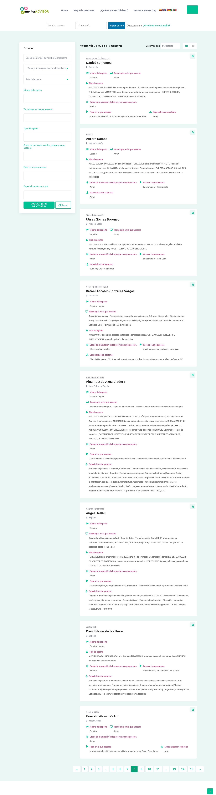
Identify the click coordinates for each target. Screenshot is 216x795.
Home (64, 10)
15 (191, 769)
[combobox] (47, 68)
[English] (163, 10)
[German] (169, 10)
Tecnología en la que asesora (38, 109)
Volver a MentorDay (145, 10)
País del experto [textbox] (34, 79)
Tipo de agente (31, 128)
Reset (64, 205)
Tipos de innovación (95, 215)
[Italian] (172, 10)
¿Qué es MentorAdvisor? (114, 10)
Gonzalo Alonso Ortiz (102, 716)
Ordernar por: (153, 45)
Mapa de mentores (84, 10)
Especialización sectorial (36, 186)
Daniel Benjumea (99, 63)
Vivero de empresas (95, 377)
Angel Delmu (96, 513)
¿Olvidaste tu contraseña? (156, 25)
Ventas (89, 134)
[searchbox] (37, 98)
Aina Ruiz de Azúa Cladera (105, 382)
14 (182, 769)
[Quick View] (192, 56)
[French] (166, 10)
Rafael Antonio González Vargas (110, 291)
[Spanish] (160, 10)
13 (174, 769)
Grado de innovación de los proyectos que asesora (44, 146)
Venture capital (93, 712)
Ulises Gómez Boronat (102, 219)
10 (149, 769)
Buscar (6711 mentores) (39, 205)
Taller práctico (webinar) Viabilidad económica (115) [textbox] (48, 68)
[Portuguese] (175, 10)
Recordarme (135, 25)
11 (158, 769)
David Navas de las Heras (105, 631)
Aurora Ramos (96, 139)
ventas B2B (91, 627)
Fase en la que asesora (35, 167)
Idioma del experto (33, 90)
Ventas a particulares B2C (98, 58)
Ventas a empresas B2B (97, 287)
